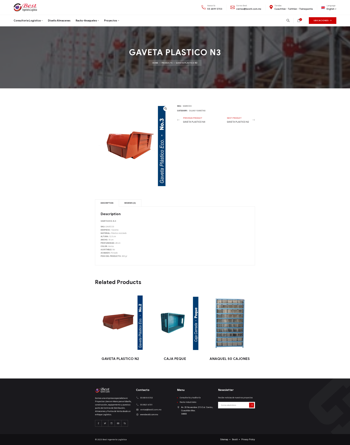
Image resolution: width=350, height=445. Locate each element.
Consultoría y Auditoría (190, 397)
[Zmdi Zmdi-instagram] (111, 423)
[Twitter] (105, 423)
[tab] (107, 202)
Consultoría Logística (27, 20)
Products (167, 63)
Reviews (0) (130, 203)
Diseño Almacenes (59, 20)
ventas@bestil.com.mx (248, 9)
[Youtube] (118, 423)
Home (155, 63)
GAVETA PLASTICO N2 (120, 359)
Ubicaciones (321, 20)
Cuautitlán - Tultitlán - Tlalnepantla (293, 9)
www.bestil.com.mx (149, 414)
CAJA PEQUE (175, 359)
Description (107, 203)
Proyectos (110, 20)
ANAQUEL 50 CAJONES (230, 359)
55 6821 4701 (146, 404)
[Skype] (124, 423)
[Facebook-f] (98, 423)
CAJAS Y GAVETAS (197, 110)
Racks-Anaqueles (86, 20)
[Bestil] (25, 7)
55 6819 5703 (214, 9)
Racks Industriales (188, 402)
